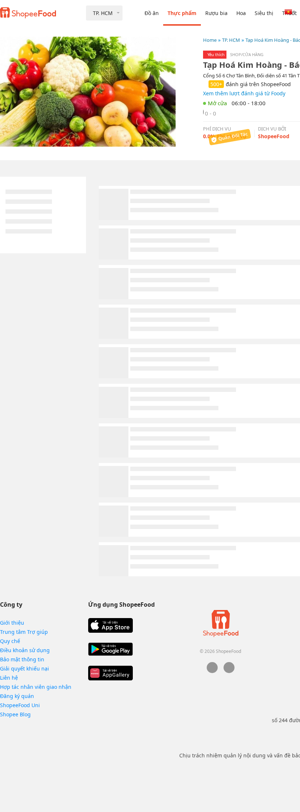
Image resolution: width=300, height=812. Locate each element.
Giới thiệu (12, 622)
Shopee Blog (15, 714)
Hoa (241, 13)
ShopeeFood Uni (20, 705)
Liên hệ (9, 677)
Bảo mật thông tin (22, 659)
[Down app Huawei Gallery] (110, 673)
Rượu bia (216, 13)
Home (210, 40)
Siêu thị (264, 13)
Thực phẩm (182, 13)
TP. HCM (231, 40)
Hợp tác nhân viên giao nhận (35, 686)
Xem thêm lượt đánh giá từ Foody (244, 93)
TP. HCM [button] (103, 13)
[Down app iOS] (110, 625)
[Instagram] (229, 671)
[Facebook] (212, 671)
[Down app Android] (110, 649)
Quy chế (10, 641)
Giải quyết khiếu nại (24, 668)
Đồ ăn (152, 13)
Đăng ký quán (17, 695)
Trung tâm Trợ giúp (24, 631)
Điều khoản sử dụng (25, 650)
